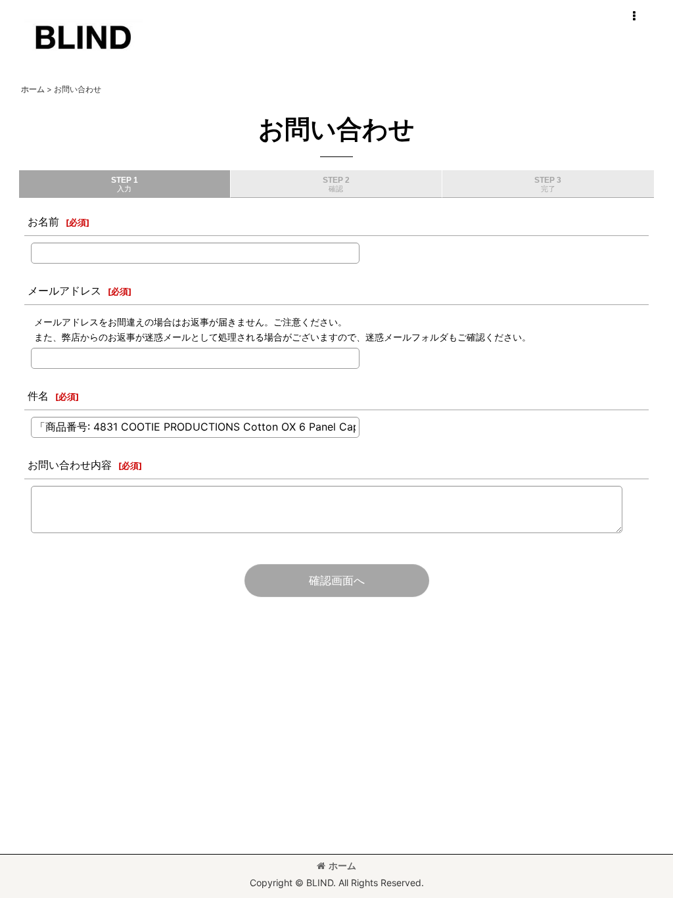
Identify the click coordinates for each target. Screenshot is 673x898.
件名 (38, 395)
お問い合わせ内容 (70, 464)
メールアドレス (64, 290)
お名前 (43, 221)
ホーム (342, 865)
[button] (633, 16)
